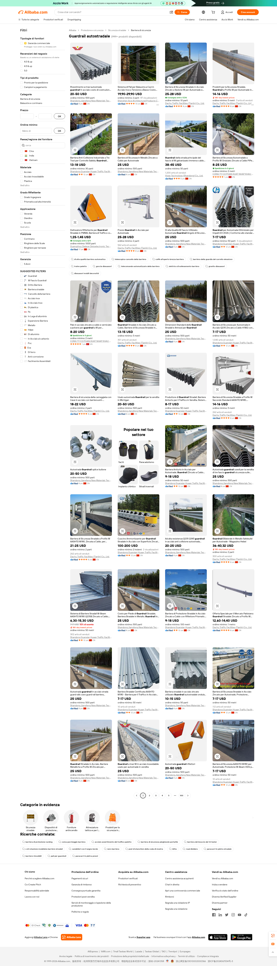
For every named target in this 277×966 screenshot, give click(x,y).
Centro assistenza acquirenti (179, 878)
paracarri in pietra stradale (219, 849)
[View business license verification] (167, 961)
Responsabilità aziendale (37, 890)
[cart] (213, 12)
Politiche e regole (80, 911)
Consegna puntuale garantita (85, 890)
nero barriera (113, 849)
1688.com (105, 951)
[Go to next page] (188, 795)
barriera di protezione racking (38, 842)
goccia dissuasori (104, 266)
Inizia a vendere (219, 884)
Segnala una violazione (176, 909)
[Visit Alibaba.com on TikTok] (246, 915)
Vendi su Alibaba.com (222, 878)
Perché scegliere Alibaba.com (39, 878)
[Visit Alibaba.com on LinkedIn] (220, 915)
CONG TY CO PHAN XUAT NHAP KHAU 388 (233, 174)
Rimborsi (169, 896)
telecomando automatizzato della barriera (140, 266)
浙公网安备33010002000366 (191, 961)
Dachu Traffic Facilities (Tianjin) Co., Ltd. (184, 103)
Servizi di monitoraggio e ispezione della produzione (91, 904)
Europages (185, 951)
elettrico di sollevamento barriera (184, 266)
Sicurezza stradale (117, 30)
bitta (174, 849)
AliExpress (93, 951)
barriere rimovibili (33, 856)
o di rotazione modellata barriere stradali (44, 849)
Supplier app (143, 937)
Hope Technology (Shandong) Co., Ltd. (184, 175)
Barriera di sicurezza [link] (141, 30)
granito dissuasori (217, 266)
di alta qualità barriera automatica (89, 259)
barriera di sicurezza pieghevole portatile (159, 842)
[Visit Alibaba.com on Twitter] (227, 915)
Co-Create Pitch (33, 884)
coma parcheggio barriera (73, 842)
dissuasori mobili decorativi (86, 273)
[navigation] (42, 413)
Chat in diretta (172, 884)
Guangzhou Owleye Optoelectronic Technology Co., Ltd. (91, 246)
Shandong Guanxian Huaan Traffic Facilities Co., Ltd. (91, 171)
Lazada (138, 951)
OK (59, 116)
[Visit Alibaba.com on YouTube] (239, 915)
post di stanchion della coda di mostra (146, 849)
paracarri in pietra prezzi (87, 856)
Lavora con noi (32, 896)
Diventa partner (219, 902)
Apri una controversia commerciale (182, 890)
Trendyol (172, 951)
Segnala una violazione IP (177, 902)
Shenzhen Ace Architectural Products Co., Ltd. (138, 100)
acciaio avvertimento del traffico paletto (113, 842)
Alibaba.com (198, 937)
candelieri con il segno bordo (85, 849)
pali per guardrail (58, 856)
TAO (163, 951)
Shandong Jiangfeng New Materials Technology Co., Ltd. (91, 100)
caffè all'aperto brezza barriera (169, 259)
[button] (171, 12)
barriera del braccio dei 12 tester (202, 842)
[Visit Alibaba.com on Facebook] (214, 915)
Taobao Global (152, 951)
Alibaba (72, 30)
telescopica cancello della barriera (130, 259)
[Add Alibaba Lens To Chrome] (71, 937)
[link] (273, 935)
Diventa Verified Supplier (224, 896)
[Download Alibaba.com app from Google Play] (241, 937)
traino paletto (80, 266)
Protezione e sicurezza (92, 30)
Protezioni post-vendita (83, 896)
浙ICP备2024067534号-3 (220, 961)
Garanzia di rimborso (81, 884)
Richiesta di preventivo (129, 884)
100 (181, 795)
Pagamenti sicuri (79, 878)
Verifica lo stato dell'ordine (225, 890)
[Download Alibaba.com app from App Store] (217, 937)
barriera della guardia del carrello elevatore (212, 259)
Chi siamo (30, 871)
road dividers (192, 849)
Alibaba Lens (40, 937)
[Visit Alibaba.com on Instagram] (233, 915)
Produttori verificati (128, 878)
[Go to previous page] (136, 795)
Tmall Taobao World (122, 951)
